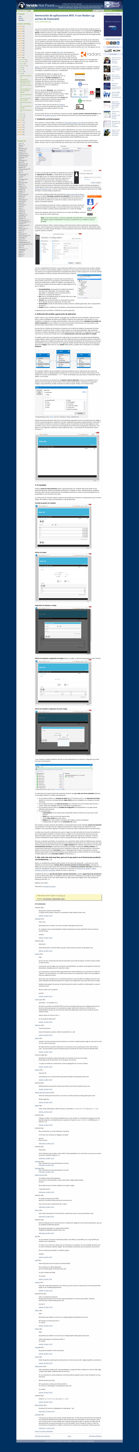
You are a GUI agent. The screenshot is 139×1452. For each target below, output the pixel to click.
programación (22, 220)
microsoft (21, 204)
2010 (20, 125)
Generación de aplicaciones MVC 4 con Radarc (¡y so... (25, 81)
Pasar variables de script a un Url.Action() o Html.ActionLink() (116, 95)
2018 (20, 45)
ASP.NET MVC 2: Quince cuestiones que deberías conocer (116, 115)
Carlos (37, 1357)
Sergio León (38, 999)
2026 (20, 26)
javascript (21, 201)
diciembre (23, 59)
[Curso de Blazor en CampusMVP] (113, 36)
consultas (21, 175)
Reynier (37, 1070)
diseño (20, 184)
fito (36, 1236)
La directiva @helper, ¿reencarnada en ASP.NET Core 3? (116, 86)
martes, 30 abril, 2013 (45, 1326)
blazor (20, 162)
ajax (20, 146)
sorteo (20, 230)
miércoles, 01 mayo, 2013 (47, 1411)
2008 (20, 129)
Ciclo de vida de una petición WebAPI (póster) (25, 90)
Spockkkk (38, 1347)
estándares (22, 187)
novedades (21, 215)
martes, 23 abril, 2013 (45, 916)
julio (21, 67)
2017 (20, 48)
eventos (21, 189)
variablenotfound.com (24, 244)
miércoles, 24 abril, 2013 (46, 1143)
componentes (22, 174)
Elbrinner (38, 1025)
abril (21, 73)
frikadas (21, 191)
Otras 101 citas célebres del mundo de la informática (116, 132)
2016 (20, 50)
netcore (21, 211)
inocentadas (22, 199)
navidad (21, 210)
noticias (21, 213)
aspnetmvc (21, 157)
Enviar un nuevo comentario (44, 1431)
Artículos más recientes (42, 1436)
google (20, 192)
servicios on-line (23, 225)
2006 (20, 134)
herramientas (22, 194)
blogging (21, 167)
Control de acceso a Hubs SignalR (25, 99)
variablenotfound (23, 242)
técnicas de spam (23, 235)
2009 (20, 127)
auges (20, 158)
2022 (20, 36)
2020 (20, 41)
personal (21, 218)
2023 (20, 34)
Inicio (87, 4)
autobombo (22, 160)
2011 (20, 122)
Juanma (37, 954)
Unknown (38, 919)
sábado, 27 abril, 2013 (46, 1290)
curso (20, 181)
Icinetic (61, 52)
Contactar (99, 4)
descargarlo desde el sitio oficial (75, 122)
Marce (37, 1210)
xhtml (20, 256)
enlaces (21, 186)
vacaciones (21, 240)
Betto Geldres (39, 1405)
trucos (20, 239)
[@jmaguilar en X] (111, 44)
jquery (20, 203)
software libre (22, 228)
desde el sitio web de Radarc (75, 194)
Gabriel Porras (39, 1175)
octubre (22, 63)
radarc (63, 899)
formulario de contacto (83, 868)
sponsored (21, 233)
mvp (20, 208)
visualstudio (22, 249)
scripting (21, 223)
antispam (21, 150)
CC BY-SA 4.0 (90, 1441)
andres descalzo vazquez (43, 1092)
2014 (20, 55)
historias (21, 196)
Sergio (37, 1038)
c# (19, 170)
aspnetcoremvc (23, 155)
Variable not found (50, 115)
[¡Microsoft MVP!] (112, 8)
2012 (20, 120)
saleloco (37, 1282)
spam (20, 232)
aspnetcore (22, 153)
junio (21, 69)
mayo (21, 71)
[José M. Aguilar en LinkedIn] (118, 44)
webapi (20, 254)
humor (20, 198)
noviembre (23, 61)
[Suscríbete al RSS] (107, 44)
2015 (20, 53)
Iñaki (36, 1260)
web (20, 252)
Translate (119, 10)
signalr (20, 227)
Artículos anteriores (95, 1436)
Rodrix (37, 1310)
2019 (20, 43)
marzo (22, 114)
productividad (56, 899)
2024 (20, 31)
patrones (21, 216)
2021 (20, 38)
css (19, 177)
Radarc (37, 67)
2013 (20, 57)
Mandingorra (39, 1366)
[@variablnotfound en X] (114, 44)
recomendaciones (23, 221)
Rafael (37, 1105)
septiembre (23, 65)
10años (21, 145)
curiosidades (22, 179)
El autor (92, 4)
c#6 (20, 172)
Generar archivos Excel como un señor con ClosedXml (116, 60)
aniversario (22, 148)
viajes (20, 247)
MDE (50, 61)
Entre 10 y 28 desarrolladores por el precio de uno (116, 77)
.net (20, 143)
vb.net (20, 245)
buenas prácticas (23, 169)
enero (21, 118)
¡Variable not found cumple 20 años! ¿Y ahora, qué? (116, 68)
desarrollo (21, 182)
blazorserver (22, 163)
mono (20, 206)
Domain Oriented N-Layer (43, 189)
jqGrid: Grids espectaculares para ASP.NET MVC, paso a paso (116, 105)
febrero (22, 116)
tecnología (21, 237)
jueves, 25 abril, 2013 (45, 1257)
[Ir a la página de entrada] (34, 4)
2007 (20, 132)
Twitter (94, 868)
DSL (47, 317)
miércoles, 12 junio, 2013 (46, 1428)
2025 (20, 29)
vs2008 (20, 250)
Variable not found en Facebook (45, 870)
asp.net (21, 152)
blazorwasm (22, 165)
